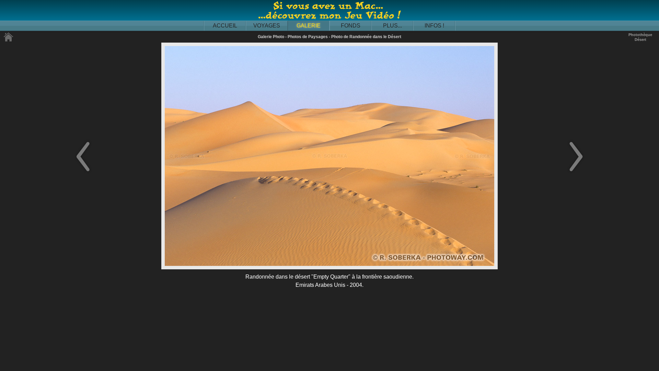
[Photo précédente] (83, 172)
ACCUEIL (225, 26)
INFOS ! (434, 26)
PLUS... (392, 26)
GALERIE (309, 26)
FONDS (350, 26)
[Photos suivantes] (576, 172)
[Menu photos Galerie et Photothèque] (8, 40)
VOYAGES (266, 26)
